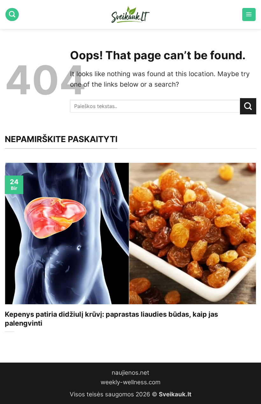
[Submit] (248, 106)
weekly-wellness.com (130, 382)
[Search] (12, 14)
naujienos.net (130, 372)
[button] (249, 14)
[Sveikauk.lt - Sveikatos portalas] (130, 14)
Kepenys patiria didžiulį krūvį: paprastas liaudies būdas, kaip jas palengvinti (111, 318)
